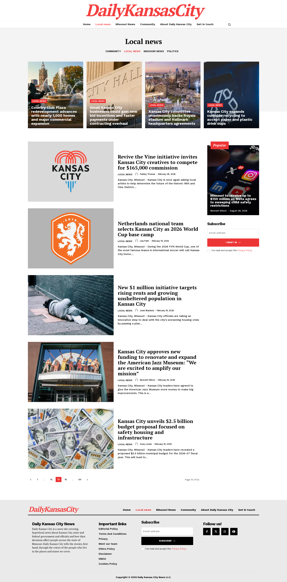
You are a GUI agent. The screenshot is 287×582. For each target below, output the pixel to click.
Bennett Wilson (147, 380)
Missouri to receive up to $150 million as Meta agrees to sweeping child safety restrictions (233, 200)
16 (66, 479)
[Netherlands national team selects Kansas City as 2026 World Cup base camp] (71, 238)
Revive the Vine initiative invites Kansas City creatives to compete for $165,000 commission (157, 162)
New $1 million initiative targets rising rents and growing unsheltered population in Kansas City (157, 295)
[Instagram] (225, 531)
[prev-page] (30, 479)
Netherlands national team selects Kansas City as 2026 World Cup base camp (158, 229)
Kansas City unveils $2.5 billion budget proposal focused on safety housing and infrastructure (155, 429)
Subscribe (165, 541)
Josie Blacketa (147, 310)
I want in (231, 242)
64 (80, 479)
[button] (229, 24)
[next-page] (87, 479)
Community (113, 51)
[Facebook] (206, 531)
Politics (173, 51)
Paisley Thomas (147, 174)
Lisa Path (144, 241)
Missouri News (154, 51)
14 (51, 479)
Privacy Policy (245, 250)
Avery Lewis (146, 444)
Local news (132, 51)
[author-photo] (137, 174)
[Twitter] (216, 531)
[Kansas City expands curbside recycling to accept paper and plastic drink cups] (231, 95)
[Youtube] (234, 531)
